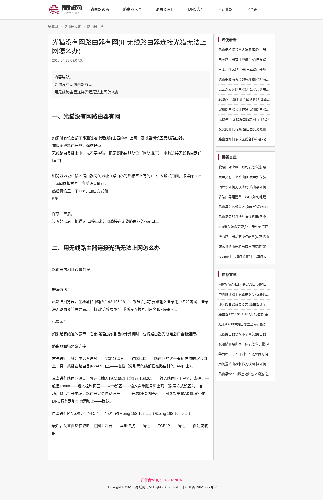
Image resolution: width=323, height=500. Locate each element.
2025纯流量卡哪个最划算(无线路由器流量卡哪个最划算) (259, 99)
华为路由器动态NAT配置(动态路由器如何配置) (252, 237)
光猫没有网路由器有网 (73, 85)
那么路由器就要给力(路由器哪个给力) (246, 304)
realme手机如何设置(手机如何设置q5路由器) (251, 256)
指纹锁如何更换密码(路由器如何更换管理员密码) (254, 187)
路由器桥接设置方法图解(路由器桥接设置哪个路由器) (257, 50)
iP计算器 (225, 9)
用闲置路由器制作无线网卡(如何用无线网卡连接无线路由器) (262, 364)
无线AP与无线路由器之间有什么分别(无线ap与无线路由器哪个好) (266, 119)
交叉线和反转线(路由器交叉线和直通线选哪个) (252, 129)
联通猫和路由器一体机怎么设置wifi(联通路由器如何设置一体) (263, 344)
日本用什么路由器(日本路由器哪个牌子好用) (251, 69)
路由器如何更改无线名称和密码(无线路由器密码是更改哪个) (262, 139)
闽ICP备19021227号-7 (200, 487)
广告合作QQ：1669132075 (161, 480)
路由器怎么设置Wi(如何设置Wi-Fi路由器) (248, 207)
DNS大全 (196, 9)
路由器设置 (99, 9)
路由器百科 (165, 9)
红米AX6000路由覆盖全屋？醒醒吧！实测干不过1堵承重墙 (261, 324)
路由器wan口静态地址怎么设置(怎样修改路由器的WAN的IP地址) (266, 374)
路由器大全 (132, 9)
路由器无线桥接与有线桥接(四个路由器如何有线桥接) (257, 217)
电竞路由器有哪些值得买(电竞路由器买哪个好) (252, 60)
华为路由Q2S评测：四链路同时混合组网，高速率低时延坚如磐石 (266, 354)
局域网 (53, 26)
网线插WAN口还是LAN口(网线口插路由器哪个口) (254, 284)
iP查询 (252, 9)
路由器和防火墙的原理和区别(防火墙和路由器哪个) (256, 79)
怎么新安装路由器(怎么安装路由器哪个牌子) (251, 89)
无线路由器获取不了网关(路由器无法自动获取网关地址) (259, 334)
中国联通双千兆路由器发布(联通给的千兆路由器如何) (257, 294)
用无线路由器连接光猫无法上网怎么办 (86, 92)
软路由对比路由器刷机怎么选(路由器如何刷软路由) (256, 167)
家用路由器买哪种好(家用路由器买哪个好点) (251, 109)
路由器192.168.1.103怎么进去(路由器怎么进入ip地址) (258, 314)
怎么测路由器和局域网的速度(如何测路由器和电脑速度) (259, 246)
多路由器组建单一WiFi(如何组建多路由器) (249, 197)
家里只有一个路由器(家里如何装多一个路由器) (252, 177)
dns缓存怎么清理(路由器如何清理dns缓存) (249, 227)
